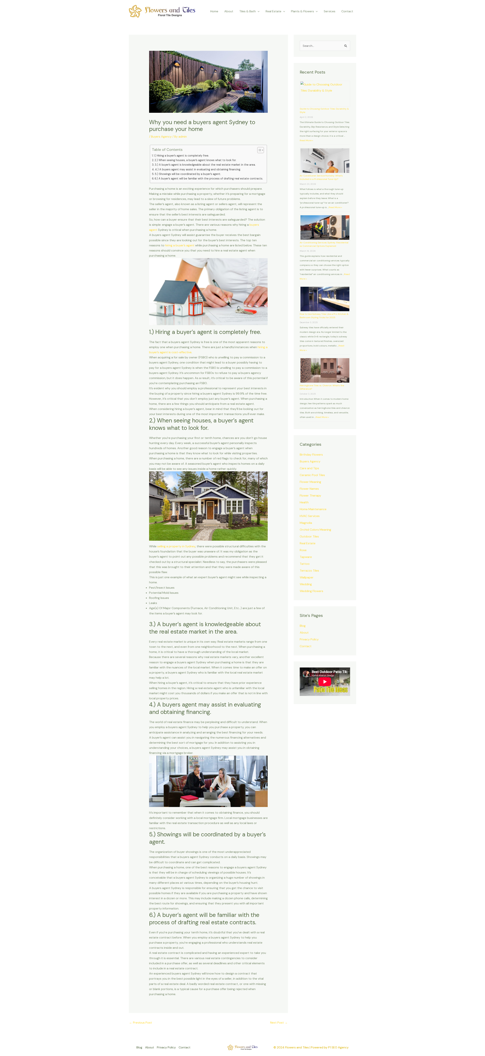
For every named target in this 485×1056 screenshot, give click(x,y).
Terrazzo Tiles (309, 571)
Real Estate (307, 543)
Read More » (306, 140)
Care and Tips (309, 468)
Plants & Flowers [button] (302, 11)
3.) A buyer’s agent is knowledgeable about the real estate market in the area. (205, 164)
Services (329, 11)
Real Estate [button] (273, 11)
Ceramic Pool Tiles (312, 475)
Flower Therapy (310, 495)
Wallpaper (307, 577)
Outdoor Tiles (309, 536)
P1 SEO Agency (338, 1047)
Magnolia (306, 523)
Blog (303, 626)
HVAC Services (310, 516)
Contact (347, 11)
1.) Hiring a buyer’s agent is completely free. (181, 155)
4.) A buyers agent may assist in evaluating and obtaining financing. (198, 169)
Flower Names (309, 489)
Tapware (306, 557)
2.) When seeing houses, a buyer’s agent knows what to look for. (195, 160)
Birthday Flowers (311, 455)
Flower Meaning (310, 482)
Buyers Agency (161, 137)
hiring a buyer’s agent (179, 245)
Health (304, 502)
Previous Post (140, 1023)
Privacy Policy (309, 639)
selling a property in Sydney (176, 546)
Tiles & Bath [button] (247, 11)
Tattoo (305, 564)
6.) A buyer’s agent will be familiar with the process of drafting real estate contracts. (209, 178)
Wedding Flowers (311, 591)
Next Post (279, 1023)
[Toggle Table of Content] (258, 150)
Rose (303, 550)
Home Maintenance (313, 509)
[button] (258, 11)
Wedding (306, 584)
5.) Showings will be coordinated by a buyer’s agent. (188, 174)
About (228, 11)
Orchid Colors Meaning (315, 530)
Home (214, 11)
